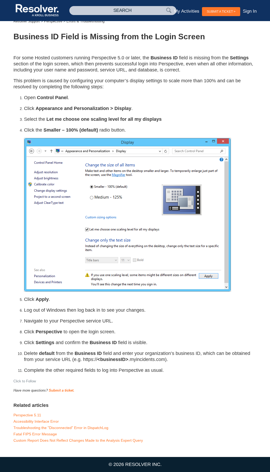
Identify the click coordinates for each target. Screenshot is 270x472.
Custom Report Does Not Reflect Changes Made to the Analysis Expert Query (78, 440)
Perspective (53, 21)
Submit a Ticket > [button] (221, 11)
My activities (186, 11)
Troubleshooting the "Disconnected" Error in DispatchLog (60, 428)
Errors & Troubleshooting (85, 21)
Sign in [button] (250, 11)
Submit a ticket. (61, 390)
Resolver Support (26, 21)
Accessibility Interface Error (36, 421)
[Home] (37, 11)
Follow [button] (31, 381)
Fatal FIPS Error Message (35, 434)
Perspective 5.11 (27, 415)
